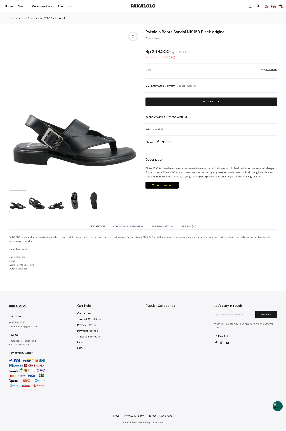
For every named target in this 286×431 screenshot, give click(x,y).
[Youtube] (227, 343)
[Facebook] (216, 343)
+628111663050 (17, 322)
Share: (149, 142)
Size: (148, 69)
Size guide (271, 69)
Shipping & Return (162, 226)
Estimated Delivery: (163, 86)
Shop (21, 6)
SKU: (147, 129)
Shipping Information (89, 336)
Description (97, 226)
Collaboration (41, 6)
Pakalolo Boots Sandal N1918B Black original (185, 31)
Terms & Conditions (89, 319)
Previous (12, 108)
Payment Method (87, 330)
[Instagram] (222, 343)
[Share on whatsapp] (169, 142)
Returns (82, 342)
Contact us (84, 313)
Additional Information (128, 226)
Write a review (152, 38)
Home (9, 6)
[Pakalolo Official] (143, 6)
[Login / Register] (258, 6)
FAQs (80, 348)
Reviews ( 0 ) (189, 226)
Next (137, 108)
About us (64, 6)
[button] (162, 185)
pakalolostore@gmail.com (23, 326)
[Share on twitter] (163, 142)
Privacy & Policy (86, 325)
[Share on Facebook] (158, 142)
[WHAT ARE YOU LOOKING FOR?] (250, 6)
